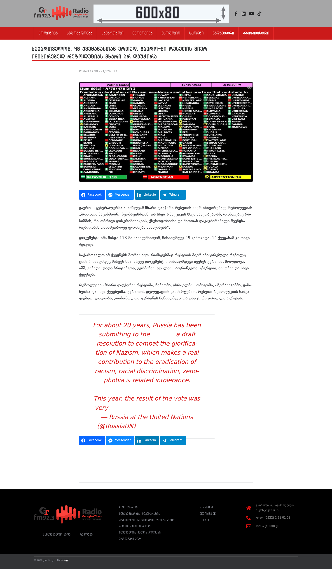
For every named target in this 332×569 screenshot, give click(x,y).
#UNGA (163, 334)
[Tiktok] (259, 14)
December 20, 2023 (167, 426)
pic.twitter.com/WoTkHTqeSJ (157, 408)
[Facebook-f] (236, 14)
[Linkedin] (243, 14)
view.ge (65, 560)
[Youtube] (251, 14)
